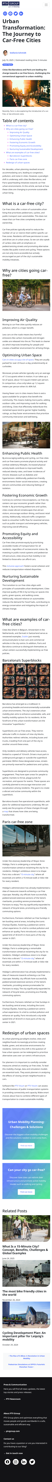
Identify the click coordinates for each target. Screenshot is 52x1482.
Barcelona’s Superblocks (21, 156)
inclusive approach (15, 566)
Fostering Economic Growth (22, 142)
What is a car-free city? (16, 125)
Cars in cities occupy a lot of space (18, 359)
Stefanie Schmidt (18, 52)
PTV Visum (20, 1085)
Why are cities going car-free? (20, 129)
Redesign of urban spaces (18, 162)
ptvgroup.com (13, 1431)
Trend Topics (7, 65)
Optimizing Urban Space (21, 135)
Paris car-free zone (18, 159)
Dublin (25, 636)
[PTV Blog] (10, 4)
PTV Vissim (33, 1085)
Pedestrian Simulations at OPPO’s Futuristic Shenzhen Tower (26, 1365)
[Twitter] (32, 1462)
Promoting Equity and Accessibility (25, 145)
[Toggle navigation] (46, 4)
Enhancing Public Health (21, 139)
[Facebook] (7, 1462)
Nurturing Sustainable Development (26, 149)
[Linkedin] (24, 1462)
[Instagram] (16, 1462)
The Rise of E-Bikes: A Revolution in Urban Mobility (27, 1357)
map (6, 811)
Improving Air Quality (20, 132)
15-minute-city (27, 874)
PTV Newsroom (13, 1399)
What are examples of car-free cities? (23, 152)
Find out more (26, 1145)
